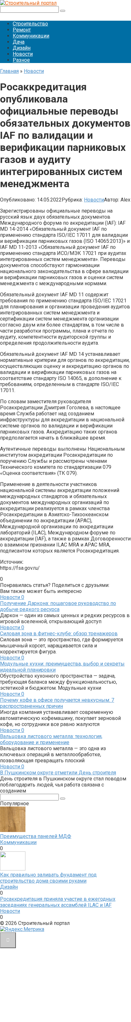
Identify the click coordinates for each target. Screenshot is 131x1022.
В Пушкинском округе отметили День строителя (58, 773)
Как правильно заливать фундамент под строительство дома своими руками (48, 878)
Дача (18, 42)
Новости (23, 54)
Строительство (30, 24)
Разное (21, 60)
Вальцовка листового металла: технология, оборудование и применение (51, 739)
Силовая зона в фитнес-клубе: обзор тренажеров (59, 634)
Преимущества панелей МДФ (35, 836)
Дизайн (22, 48)
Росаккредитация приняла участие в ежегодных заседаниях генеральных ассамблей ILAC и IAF (57, 902)
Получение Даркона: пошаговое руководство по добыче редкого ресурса (58, 606)
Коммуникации (31, 36)
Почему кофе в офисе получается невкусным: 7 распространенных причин (57, 703)
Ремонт (22, 30)
